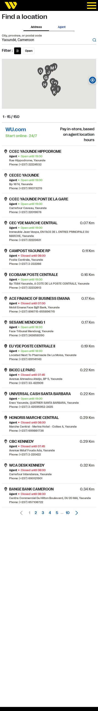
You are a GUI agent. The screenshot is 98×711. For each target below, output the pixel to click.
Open (28, 50)
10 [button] (68, 513)
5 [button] (57, 513)
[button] (75, 513)
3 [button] (43, 513)
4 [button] (50, 513)
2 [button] (36, 513)
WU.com (15, 129)
